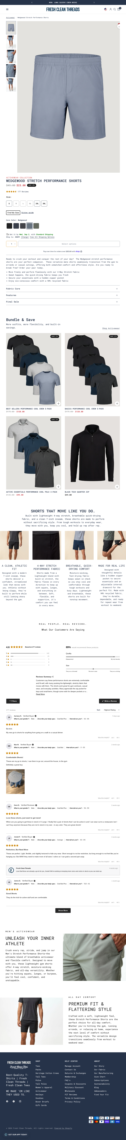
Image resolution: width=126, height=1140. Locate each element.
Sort (99, 710)
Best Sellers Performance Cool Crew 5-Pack (29, 408)
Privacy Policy (72, 1101)
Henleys (39, 1094)
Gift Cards (41, 1105)
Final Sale (12, 301)
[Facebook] (9, 1101)
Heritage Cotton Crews (47, 1073)
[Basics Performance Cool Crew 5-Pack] (92, 369)
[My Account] (111, 9)
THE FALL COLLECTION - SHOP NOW (63, 2)
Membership (70, 1076)
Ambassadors (100, 1091)
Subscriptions (101, 1080)
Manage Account (72, 1066)
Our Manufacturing (103, 1073)
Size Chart (99, 1076)
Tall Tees (41, 1076)
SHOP (38, 1061)
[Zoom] (119, 26)
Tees (38, 1066)
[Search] (115, 9)
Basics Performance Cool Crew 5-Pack (84, 408)
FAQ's (67, 1080)
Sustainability (102, 1084)
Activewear (10, 17)
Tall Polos (41, 1084)
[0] (118, 9)
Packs (38, 1069)
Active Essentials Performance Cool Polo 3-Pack (31, 492)
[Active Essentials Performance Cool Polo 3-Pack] (33, 453)
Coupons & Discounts (75, 1084)
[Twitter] (15, 1101)
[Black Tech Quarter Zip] (92, 453)
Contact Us (70, 1069)
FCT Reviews (71, 1094)
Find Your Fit (101, 1094)
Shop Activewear (111, 328)
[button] (17, 191)
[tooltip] (53, 677)
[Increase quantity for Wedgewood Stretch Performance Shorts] (15, 244)
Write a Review (111, 702)
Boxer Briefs (42, 1101)
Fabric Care (13, 288)
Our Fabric (99, 1069)
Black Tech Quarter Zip (77, 492)
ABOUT (97, 1061)
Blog (96, 1087)
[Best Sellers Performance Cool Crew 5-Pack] (33, 369)
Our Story (99, 1066)
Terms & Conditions (75, 1098)
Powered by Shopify (63, 1128)
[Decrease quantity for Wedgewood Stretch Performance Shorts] (8, 244)
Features (11, 295)
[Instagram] (22, 1101)
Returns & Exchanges (75, 1073)
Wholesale (70, 1091)
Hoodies (39, 1098)
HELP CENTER (71, 1061)
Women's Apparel (44, 1087)
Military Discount (74, 1087)
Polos (38, 1080)
